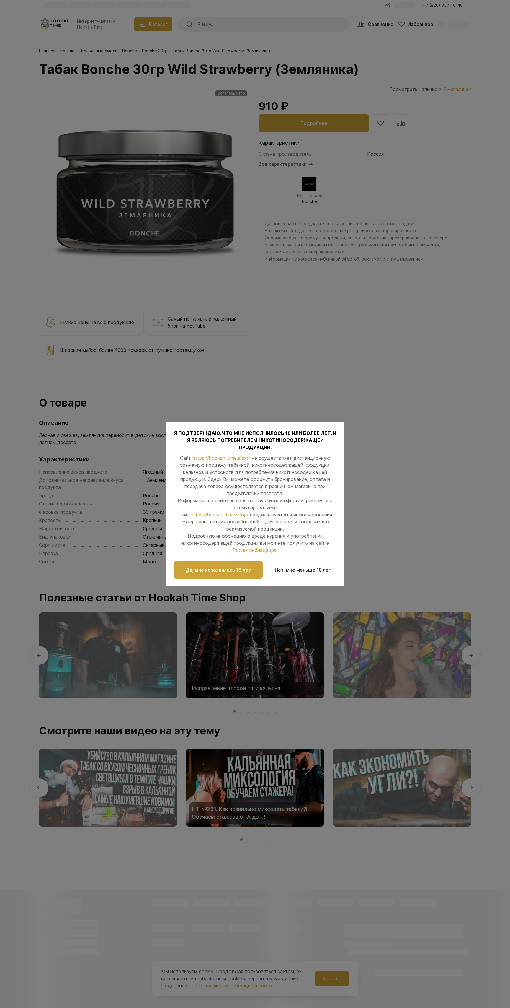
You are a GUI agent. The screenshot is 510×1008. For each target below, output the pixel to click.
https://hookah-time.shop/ (221, 458)
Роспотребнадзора (255, 550)
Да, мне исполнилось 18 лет (218, 570)
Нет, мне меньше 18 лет (303, 570)
